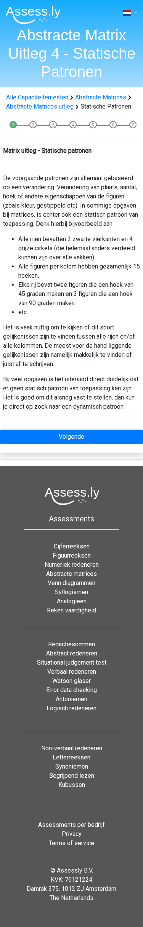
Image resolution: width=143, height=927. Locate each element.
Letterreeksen (71, 757)
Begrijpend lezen (71, 775)
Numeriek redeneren (72, 564)
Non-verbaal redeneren (71, 748)
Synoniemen (71, 766)
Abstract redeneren (71, 653)
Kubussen (71, 784)
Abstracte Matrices (100, 97)
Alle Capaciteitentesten (37, 97)
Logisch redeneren (71, 708)
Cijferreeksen (72, 546)
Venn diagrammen (71, 583)
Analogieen (72, 601)
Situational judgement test (71, 662)
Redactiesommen (71, 644)
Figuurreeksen (72, 555)
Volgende (71, 436)
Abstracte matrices (71, 573)
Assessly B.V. (75, 870)
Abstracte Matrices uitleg (40, 106)
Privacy (72, 833)
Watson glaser (71, 680)
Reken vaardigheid (71, 610)
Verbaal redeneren (71, 671)
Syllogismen (71, 592)
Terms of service (71, 843)
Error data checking (71, 690)
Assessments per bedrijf (71, 824)
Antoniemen (71, 699)
